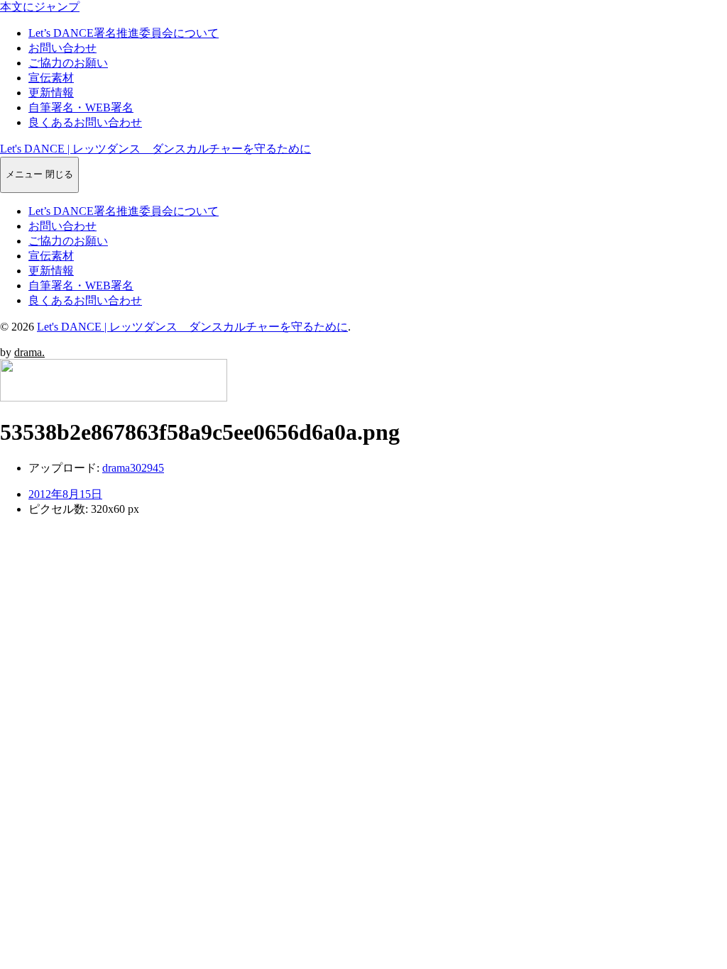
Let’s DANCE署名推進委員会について (123, 33)
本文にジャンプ (40, 7)
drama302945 (133, 468)
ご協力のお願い (68, 63)
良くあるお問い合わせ (85, 122)
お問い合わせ (62, 48)
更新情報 (51, 93)
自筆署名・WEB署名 (80, 107)
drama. (29, 352)
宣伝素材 (51, 78)
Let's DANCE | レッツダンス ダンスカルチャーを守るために (155, 149)
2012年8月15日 (65, 494)
